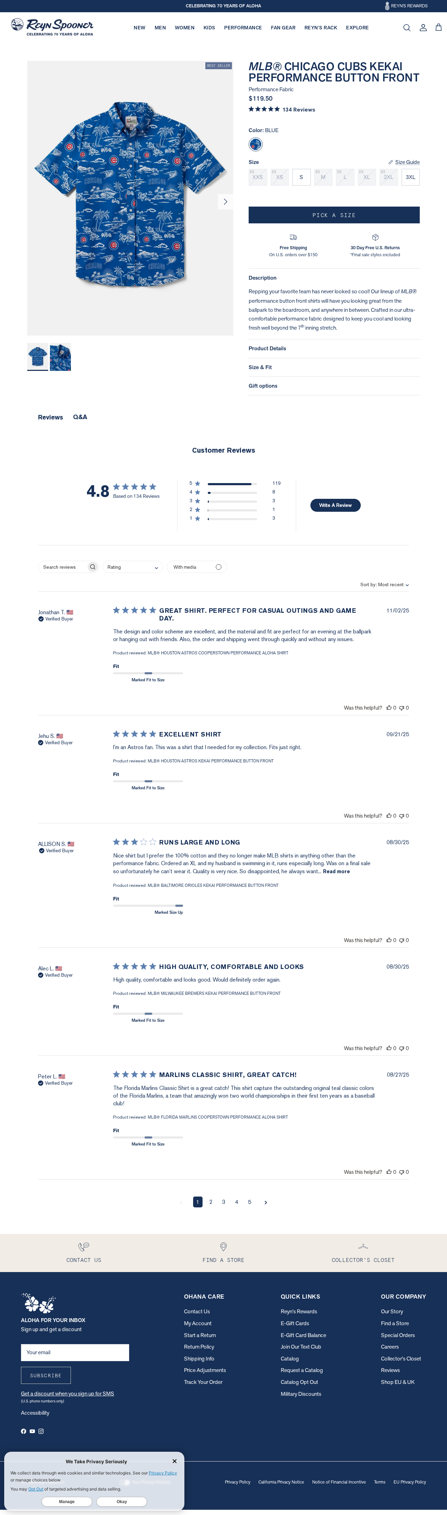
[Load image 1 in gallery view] (130, 198)
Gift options (263, 385)
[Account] (421, 27)
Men (160, 27)
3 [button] (223, 1202)
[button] (235, 484)
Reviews (390, 1370)
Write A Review (335, 505)
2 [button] (210, 1202)
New (140, 27)
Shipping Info (199, 1358)
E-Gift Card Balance (303, 1335)
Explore (357, 27)
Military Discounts (301, 1394)
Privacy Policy (237, 1482)
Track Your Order (203, 1382)
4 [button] (236, 1202)
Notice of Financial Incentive (339, 1482)
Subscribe (46, 1375)
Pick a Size (334, 214)
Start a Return (200, 1335)
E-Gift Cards (295, 1323)
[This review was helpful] (389, 707)
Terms (380, 1482)
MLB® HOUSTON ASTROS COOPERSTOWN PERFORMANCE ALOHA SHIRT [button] (218, 653)
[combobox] (379, 584)
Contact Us (197, 1311)
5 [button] (249, 1202)
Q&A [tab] (80, 417)
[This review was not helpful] (401, 707)
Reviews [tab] (50, 417)
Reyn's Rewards (299, 1311)
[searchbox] (62, 567)
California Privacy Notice (281, 1482)
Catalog (290, 1358)
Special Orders (398, 1335)
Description (263, 277)
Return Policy (199, 1346)
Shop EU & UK (398, 1382)
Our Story (392, 1311)
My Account (198, 1323)
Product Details (267, 348)
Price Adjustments (205, 1370)
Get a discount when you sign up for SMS (67, 1393)
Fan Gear (283, 27)
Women (185, 27)
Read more (336, 871)
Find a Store (395, 1323)
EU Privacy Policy (410, 1482)
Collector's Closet (401, 1358)
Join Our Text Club (301, 1346)
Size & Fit (260, 367)
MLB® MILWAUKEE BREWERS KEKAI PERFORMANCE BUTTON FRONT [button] (214, 993)
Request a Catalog (302, 1370)
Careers (390, 1346)
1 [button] (197, 1202)
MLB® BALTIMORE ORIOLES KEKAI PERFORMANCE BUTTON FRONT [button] (213, 885)
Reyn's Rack (321, 27)
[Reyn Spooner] (52, 28)
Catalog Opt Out (299, 1382)
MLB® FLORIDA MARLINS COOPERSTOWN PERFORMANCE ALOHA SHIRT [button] (218, 1117)
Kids (209, 27)
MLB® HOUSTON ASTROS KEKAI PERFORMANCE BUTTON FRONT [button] (211, 761)
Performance (243, 27)
